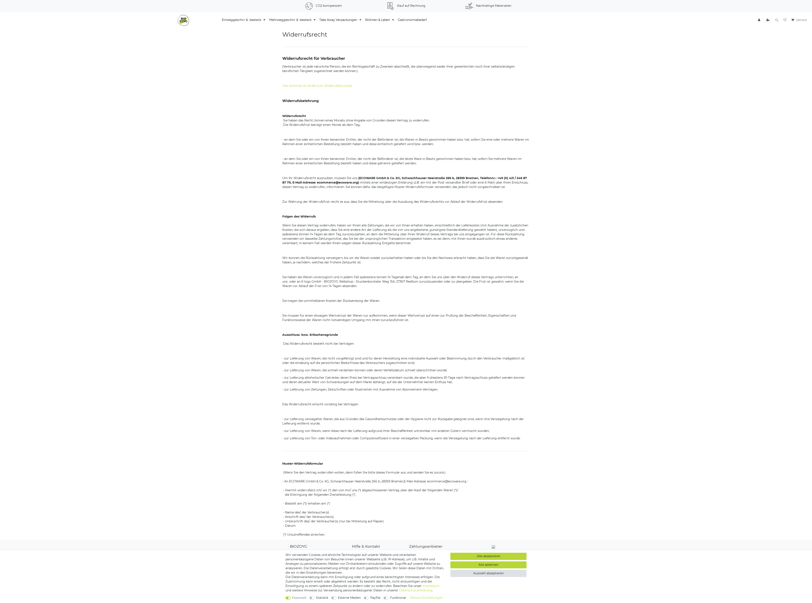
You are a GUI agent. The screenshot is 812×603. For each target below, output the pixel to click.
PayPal (375, 598)
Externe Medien (349, 598)
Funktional (398, 598)
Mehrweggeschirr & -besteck (290, 20)
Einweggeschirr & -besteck (242, 20)
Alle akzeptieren (488, 556)
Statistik (322, 598)
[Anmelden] (759, 20)
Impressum (430, 586)
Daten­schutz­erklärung (415, 590)
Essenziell (299, 598)
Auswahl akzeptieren (488, 573)
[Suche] (777, 20)
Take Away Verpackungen (338, 20)
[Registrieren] (768, 20)
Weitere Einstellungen (426, 598)
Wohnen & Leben (378, 20)
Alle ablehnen (488, 565)
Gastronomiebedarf (412, 20)
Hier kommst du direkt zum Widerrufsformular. (317, 86)
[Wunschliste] (785, 20)
